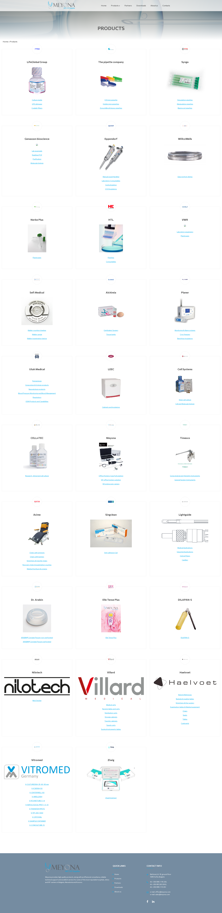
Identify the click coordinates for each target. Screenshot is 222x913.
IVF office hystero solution (111, 480)
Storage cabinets (111, 717)
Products (115, 5)
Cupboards (185, 723)
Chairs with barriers (37, 557)
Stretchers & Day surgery (185, 703)
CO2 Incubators (111, 189)
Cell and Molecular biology (184, 404)
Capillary (185, 560)
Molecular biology (37, 163)
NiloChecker (37, 700)
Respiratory (37, 397)
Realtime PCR (37, 155)
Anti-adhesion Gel (111, 553)
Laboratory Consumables (111, 181)
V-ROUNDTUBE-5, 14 (37, 801)
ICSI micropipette (111, 100)
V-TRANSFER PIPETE (37, 809)
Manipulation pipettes (185, 104)
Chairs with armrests (37, 553)
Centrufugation (111, 185)
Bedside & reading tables (185, 699)
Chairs (185, 711)
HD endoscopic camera (111, 484)
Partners (128, 5)
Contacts (166, 5)
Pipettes (111, 258)
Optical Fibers (185, 556)
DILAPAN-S (185, 638)
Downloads (141, 5)
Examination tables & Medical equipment (185, 707)
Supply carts (111, 725)
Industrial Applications (185, 552)
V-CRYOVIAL (37, 817)
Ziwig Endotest (111, 798)
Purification (37, 159)
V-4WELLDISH (37, 797)
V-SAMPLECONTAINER (37, 821)
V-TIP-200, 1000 (37, 813)
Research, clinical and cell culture (37, 476)
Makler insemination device (37, 338)
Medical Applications (185, 548)
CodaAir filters (37, 108)
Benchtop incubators (185, 338)
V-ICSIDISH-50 (36, 788)
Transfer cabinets (111, 721)
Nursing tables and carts (111, 709)
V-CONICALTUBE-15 (37, 825)
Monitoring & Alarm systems (185, 330)
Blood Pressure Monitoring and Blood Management (37, 393)
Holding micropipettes (111, 104)
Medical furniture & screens (37, 569)
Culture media (37, 100)
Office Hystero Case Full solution (111, 476)
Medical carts (111, 705)
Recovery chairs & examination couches (37, 565)
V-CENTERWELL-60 (36, 793)
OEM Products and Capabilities (37, 401)
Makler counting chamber (37, 330)
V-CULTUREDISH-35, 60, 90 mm (37, 784)
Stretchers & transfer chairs (37, 561)
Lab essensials (37, 151)
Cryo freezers (185, 334)
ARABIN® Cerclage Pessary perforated (37, 642)
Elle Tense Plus (111, 638)
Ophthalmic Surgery (111, 330)
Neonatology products (37, 389)
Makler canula (37, 334)
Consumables (111, 262)
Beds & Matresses (185, 695)
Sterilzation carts (111, 713)
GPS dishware (37, 104)
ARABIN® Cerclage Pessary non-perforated (37, 638)
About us (154, 5)
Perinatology (37, 381)
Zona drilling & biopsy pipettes (111, 108)
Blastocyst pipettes (185, 108)
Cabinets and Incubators (111, 407)
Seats (185, 715)
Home (103, 5)
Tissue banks (111, 334)
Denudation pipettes (185, 100)
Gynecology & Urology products (37, 385)
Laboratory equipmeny (185, 232)
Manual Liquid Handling (111, 177)
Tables (185, 719)
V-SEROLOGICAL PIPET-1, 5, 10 (36, 805)
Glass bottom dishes (185, 177)
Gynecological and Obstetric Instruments (185, 476)
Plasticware (37, 258)
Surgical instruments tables (111, 729)
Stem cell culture (185, 400)
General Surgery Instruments (184, 480)
